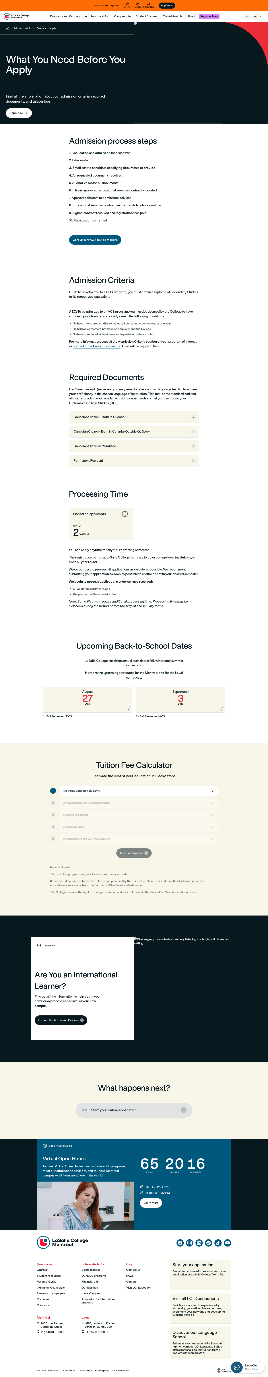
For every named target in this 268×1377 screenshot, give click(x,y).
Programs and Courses (65, 16)
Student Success (147, 16)
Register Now (209, 16)
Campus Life (122, 16)
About (191, 16)
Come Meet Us (172, 16)
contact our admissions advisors (96, 346)
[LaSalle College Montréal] (16, 16)
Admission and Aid (97, 16)
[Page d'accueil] (62, 1248)
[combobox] (139, 791)
